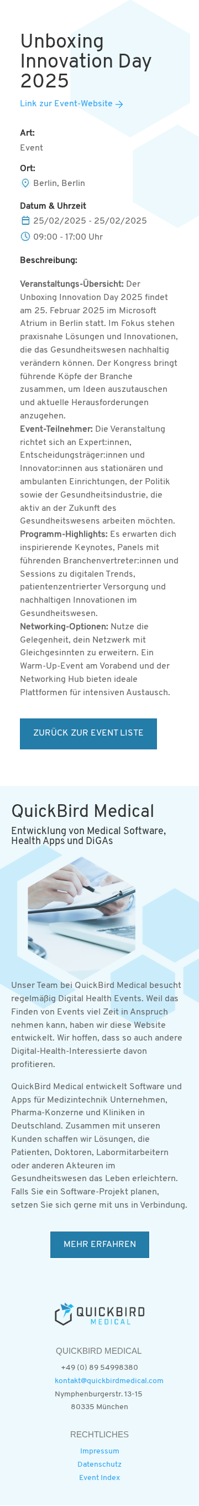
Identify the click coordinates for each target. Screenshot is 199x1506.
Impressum (99, 1451)
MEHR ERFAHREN (100, 1244)
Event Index (99, 1478)
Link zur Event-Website (66, 104)
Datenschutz (99, 1465)
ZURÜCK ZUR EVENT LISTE (88, 733)
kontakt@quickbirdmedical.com (109, 1381)
